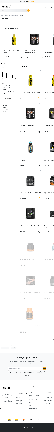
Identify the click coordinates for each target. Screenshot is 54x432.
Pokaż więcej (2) (8, 98)
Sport (6, 15)
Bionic (2, 15)
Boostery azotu (5, 347)
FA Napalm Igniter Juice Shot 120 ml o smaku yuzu (12, 51)
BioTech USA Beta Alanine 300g (27, 259)
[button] (48, 7)
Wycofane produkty (33, 408)
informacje (23, 363)
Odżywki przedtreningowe (13, 15)
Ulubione (48, 403)
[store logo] (6, 388)
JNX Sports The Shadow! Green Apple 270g (29, 225)
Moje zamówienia (48, 400)
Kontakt (30, 405)
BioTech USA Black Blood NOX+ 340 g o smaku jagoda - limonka (30, 193)
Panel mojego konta (48, 397)
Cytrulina (14, 347)
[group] (14, 44)
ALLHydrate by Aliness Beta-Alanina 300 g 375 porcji (30, 293)
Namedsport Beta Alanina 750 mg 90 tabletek (30, 325)
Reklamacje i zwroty (33, 399)
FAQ (30, 402)
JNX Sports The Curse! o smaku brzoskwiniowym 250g (32, 51)
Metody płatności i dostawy (33, 392)
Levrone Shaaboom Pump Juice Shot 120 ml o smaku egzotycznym (30, 160)
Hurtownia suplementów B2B (34, 396)
